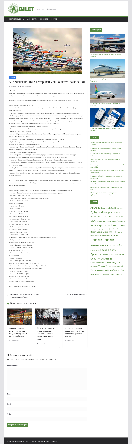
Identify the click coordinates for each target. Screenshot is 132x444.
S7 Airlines (122, 217)
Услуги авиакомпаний (114, 266)
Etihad (117, 208)
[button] (23, 19)
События (95, 258)
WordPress (53, 441)
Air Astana (96, 207)
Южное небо (105, 274)
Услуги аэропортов (98, 270)
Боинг (115, 229)
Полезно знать (108, 250)
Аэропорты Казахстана (111, 225)
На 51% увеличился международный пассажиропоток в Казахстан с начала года (45, 333)
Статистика (106, 259)
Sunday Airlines (102, 221)
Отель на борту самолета (76, 294)
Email (9, 404)
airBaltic (105, 208)
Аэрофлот (108, 229)
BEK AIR (112, 208)
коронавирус (116, 274)
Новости (44, 19)
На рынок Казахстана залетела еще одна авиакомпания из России (24, 295)
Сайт (9, 414)
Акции (93, 225)
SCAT (93, 221)
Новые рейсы (115, 245)
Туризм (101, 266)
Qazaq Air (113, 216)
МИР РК (114, 235)
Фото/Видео (113, 270)
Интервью (119, 232)
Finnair (122, 208)
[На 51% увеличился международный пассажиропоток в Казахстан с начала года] (47, 310)
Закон (122, 229)
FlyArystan (96, 212)
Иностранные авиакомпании (102, 232)
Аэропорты (32, 19)
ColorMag (41, 441)
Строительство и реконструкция (105, 263)
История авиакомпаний (97, 235)
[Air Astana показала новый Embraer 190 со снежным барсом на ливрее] (75, 310)
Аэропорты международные (97, 229)
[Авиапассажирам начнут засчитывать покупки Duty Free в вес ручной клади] (19, 310)
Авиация (121, 221)
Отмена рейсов (95, 250)
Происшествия (99, 254)
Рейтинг (111, 254)
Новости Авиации (26, 86)
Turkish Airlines (111, 221)
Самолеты (119, 254)
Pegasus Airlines (103, 217)
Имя (9, 394)
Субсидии (94, 266)
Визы (118, 229)
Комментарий (12, 366)
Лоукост (107, 235)
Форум (54, 19)
